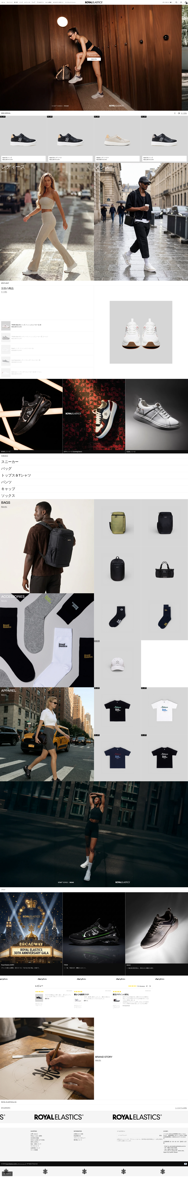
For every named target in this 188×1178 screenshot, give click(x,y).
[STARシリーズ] (31, 416)
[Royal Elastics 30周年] (31, 934)
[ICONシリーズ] (156, 416)
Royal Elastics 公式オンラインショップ (15, 1164)
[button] (176, 2)
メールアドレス (122, 1135)
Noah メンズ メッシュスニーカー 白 (22, 348)
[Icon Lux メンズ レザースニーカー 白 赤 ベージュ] (5, 373)
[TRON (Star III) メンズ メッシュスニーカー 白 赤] (5, 325)
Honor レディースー (102, 157)
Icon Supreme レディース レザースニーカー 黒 (25, 360)
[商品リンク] (23, 139)
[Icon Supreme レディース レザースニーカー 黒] (5, 361)
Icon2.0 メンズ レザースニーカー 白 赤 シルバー (116, 1007)
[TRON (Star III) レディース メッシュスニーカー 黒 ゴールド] (5, 337)
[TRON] (94, 934)
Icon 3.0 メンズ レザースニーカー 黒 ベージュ (38, 1004)
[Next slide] (178, 113)
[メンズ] (141, 222)
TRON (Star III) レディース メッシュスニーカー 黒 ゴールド (29, 336)
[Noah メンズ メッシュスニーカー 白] (5, 349)
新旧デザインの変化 (121, 994)
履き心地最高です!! (81, 994)
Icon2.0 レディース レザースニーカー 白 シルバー (78, 1006)
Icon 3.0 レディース (55, 157)
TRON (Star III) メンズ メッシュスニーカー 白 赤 (26, 325)
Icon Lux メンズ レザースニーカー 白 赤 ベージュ (26, 372)
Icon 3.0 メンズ (7, 157)
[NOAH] (156, 934)
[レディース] (47, 222)
